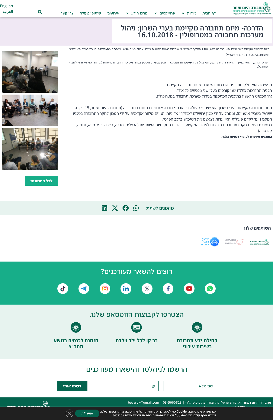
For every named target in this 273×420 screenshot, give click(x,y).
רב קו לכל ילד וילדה (137, 340)
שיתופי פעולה (90, 13)
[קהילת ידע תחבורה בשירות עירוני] (197, 327)
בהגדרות (118, 415)
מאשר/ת (87, 413)
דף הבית (209, 13)
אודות (191, 13)
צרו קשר (67, 13)
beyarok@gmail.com (143, 402)
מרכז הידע (139, 13)
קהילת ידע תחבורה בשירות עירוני (197, 343)
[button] (136, 208)
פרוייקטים (167, 13)
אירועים (113, 13)
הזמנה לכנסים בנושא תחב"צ (76, 343)
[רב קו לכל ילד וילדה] (136, 327)
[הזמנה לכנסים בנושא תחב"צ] (76, 327)
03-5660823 (172, 402)
